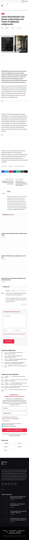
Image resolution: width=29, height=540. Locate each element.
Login (25, 1)
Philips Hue (4, 166)
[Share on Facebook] (4, 32)
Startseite (8, 10)
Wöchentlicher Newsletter (9, 426)
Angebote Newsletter (8, 424)
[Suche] (17, 1)
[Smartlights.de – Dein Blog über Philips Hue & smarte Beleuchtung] (14, 5)
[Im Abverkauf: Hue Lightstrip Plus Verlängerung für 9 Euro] (14, 224)
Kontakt (5, 530)
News (3, 13)
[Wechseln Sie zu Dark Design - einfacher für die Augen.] (20, 1)
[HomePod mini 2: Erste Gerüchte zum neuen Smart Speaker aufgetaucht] (5, 520)
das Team (23, 207)
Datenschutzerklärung (14, 435)
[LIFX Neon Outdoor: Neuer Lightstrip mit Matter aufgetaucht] (5, 513)
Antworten (24, 304)
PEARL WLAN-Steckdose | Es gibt (18, 389)
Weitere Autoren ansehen (19, 209)
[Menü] (2, 5)
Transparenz (21, 530)
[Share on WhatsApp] (22, 32)
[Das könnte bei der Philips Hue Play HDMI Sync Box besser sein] (5, 498)
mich (8, 209)
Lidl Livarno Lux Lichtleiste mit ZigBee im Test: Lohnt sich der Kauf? (7, 182)
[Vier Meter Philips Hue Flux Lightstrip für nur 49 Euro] (14, 246)
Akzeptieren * (6, 420)
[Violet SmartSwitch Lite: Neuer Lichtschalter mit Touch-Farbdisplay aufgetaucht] (14, 44)
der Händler (22, 95)
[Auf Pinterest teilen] (16, 32)
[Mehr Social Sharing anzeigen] (26, 32)
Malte (8, 191)
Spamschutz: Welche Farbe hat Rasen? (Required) (14, 334)
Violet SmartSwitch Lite (19, 166)
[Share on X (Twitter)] (10, 32)
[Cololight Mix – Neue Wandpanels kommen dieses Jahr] (5, 505)
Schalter (10, 166)
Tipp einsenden (12, 530)
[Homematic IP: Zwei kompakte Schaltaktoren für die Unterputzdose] (14, 269)
